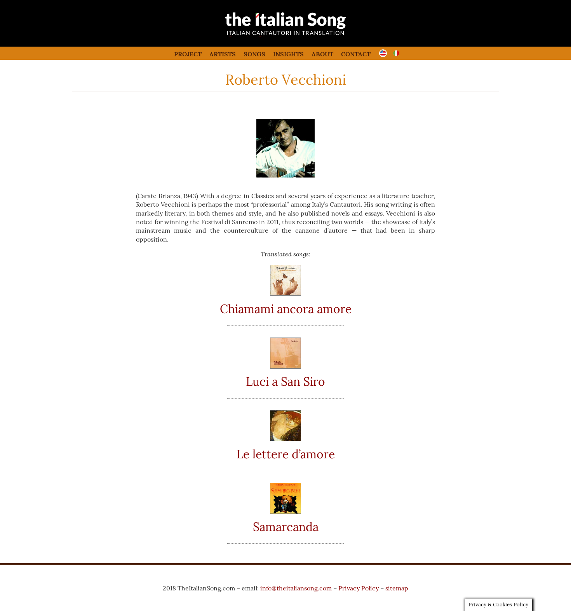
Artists (222, 54)
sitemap (396, 588)
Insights (288, 54)
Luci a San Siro (285, 381)
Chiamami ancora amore (286, 308)
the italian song (266, 35)
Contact (356, 54)
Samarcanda (286, 526)
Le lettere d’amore (286, 454)
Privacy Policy (358, 588)
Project (188, 54)
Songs (254, 54)
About (322, 54)
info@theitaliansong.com (296, 588)
